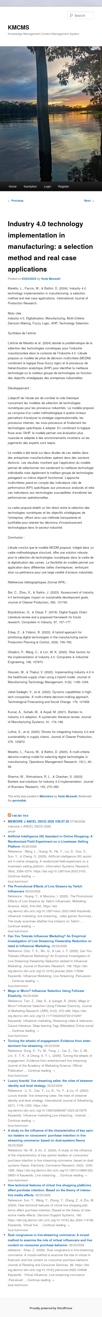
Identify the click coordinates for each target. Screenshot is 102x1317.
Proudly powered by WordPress (51, 1308)
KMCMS (18, 27)
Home (13, 186)
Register (63, 186)
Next (89, 200)
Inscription (30, 186)
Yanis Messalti (50, 278)
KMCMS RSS (20, 815)
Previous (15, 200)
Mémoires (46, 796)
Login (47, 186)
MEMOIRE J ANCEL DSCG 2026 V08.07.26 (38, 821)
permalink (19, 800)
